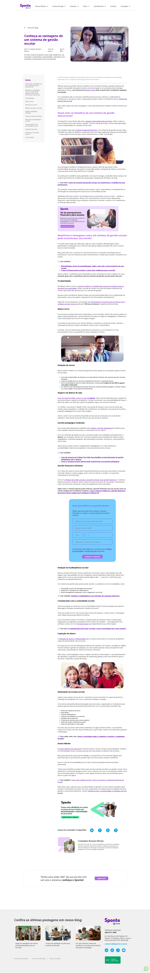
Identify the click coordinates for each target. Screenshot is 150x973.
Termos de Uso (90, 551)
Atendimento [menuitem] (99, 6)
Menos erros (29, 101)
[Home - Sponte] (25, 6)
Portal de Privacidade (21, 958)
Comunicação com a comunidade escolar (31, 125)
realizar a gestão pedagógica (101, 428)
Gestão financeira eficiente (33, 116)
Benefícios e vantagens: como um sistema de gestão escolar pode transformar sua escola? (32, 92)
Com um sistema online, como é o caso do (76, 398)
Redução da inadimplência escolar (33, 120)
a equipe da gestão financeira (86, 130)
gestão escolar (89, 90)
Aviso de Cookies (55, 958)
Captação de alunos (31, 129)
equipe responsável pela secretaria (99, 121)
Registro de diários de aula (33, 108)
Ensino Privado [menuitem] (58, 6)
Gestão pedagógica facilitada (31, 112)
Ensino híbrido (29, 137)
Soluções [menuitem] (73, 6)
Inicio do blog (32, 28)
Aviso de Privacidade (38, 958)
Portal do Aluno (82, 624)
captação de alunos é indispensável (72, 639)
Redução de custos (31, 105)
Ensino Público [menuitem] (40, 6)
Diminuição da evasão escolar (32, 133)
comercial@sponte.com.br (116, 944)
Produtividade (29, 98)
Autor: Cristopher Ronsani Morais (32, 50)
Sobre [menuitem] (85, 6)
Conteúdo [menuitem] (124, 6)
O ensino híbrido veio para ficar (69, 749)
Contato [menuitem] (113, 6)
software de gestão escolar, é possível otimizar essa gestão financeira (90, 480)
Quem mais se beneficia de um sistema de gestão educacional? (33, 85)
